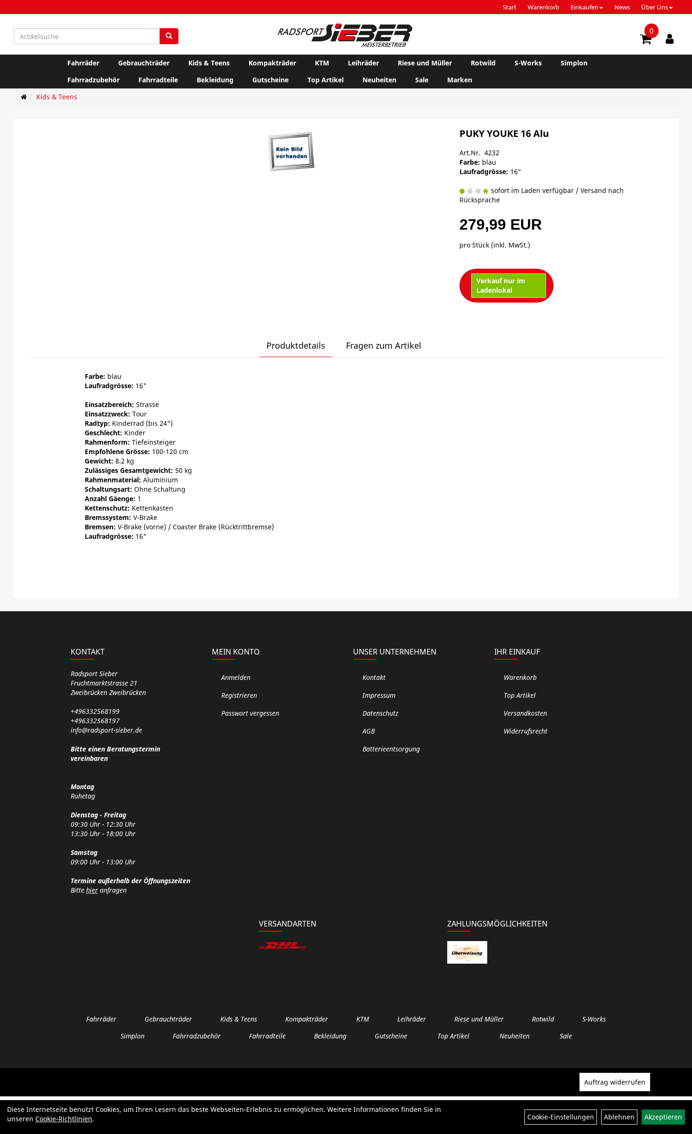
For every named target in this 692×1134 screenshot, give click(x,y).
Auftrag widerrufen (614, 1082)
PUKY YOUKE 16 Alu (504, 133)
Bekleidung (215, 79)
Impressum (378, 695)
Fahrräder (83, 62)
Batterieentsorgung (391, 748)
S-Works (528, 62)
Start (509, 7)
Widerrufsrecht (525, 731)
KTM (322, 62)
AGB (368, 731)
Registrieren (239, 695)
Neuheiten (379, 79)
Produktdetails (295, 345)
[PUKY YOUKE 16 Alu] (291, 152)
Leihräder (363, 62)
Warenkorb (543, 7)
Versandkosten (525, 713)
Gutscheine (270, 79)
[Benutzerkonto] (669, 38)
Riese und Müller (425, 62)
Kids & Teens (209, 62)
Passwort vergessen (250, 713)
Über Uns (654, 7)
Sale (421, 79)
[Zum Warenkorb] (646, 40)
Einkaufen (584, 7)
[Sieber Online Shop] (346, 35)
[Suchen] (169, 36)
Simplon (574, 62)
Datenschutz (380, 713)
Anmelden (235, 677)
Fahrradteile (158, 79)
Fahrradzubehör (93, 79)
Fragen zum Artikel (383, 345)
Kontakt (374, 677)
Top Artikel (325, 79)
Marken (459, 79)
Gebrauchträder (143, 62)
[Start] (24, 96)
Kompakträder (272, 62)
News (622, 7)
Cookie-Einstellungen (560, 1116)
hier (92, 890)
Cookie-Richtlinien (63, 1118)
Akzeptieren (663, 1116)
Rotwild (483, 62)
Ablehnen (619, 1116)
